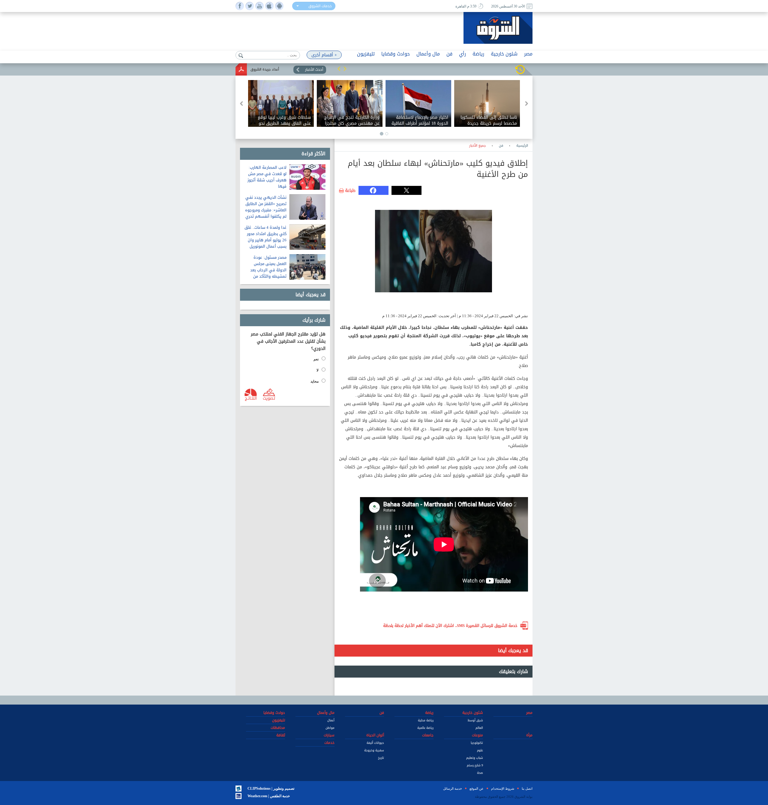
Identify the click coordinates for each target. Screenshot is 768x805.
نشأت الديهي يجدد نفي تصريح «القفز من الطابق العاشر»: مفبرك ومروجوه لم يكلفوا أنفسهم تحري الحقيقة (265, 210)
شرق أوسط (475, 720)
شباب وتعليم (474, 758)
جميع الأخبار (477, 145)
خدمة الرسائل (452, 788)
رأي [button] (462, 53)
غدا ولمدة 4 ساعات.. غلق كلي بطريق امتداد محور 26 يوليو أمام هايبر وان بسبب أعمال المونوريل (265, 237)
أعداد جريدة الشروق (264, 69)
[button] (339, 68)
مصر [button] (528, 53)
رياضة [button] (478, 53)
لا (317, 370)
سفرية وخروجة (374, 750)
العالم (479, 728)
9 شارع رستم (475, 765)
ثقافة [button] (280, 735)
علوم (480, 750)
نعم (316, 359)
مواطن (330, 728)
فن (501, 145)
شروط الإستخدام (502, 788)
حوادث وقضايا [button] (395, 53)
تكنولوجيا (477, 743)
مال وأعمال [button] (428, 53)
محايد (314, 381)
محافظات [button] (278, 727)
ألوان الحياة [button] (375, 735)
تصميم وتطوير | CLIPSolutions (271, 788)
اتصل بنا (527, 788)
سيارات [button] (329, 735)
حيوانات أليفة (375, 743)
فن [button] (449, 53)
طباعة (350, 191)
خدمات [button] (329, 742)
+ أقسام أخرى (324, 55)
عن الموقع (477, 788)
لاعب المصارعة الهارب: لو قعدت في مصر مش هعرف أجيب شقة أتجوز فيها (267, 177)
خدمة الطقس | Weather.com (269, 796)
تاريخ (381, 758)
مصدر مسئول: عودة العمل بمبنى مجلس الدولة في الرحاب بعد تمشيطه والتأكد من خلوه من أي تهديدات (268, 270)
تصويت (269, 397)
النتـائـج (251, 397)
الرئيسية (522, 145)
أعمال (330, 720)
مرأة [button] (529, 735)
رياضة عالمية (425, 728)
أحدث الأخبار (314, 69)
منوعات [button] (477, 735)
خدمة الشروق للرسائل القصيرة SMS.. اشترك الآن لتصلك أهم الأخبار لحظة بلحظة (450, 625)
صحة (480, 773)
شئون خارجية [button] (504, 53)
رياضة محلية (426, 720)
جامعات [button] (428, 735)
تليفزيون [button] (366, 53)
